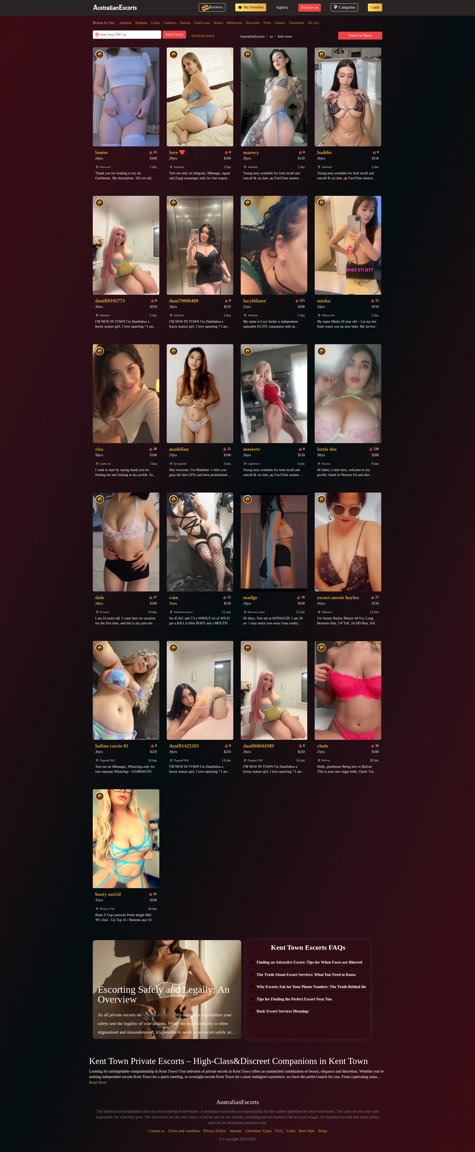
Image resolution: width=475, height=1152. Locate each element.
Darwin (185, 23)
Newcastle (253, 23)
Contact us (156, 1131)
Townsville (296, 23)
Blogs (322, 1131)
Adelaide (125, 23)
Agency (282, 7)
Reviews (216, 7)
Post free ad (309, 7)
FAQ (279, 1131)
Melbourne (234, 23)
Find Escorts (174, 34)
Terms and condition (184, 1131)
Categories (347, 7)
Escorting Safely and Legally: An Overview (164, 994)
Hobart (218, 23)
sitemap (235, 1131)
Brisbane (141, 23)
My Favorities (253, 7)
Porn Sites (307, 1131)
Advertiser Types (258, 1131)
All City (313, 23)
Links (290, 1131)
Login (375, 7)
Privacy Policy (214, 1131)
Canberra (170, 23)
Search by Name (360, 35)
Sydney (280, 23)
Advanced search (202, 36)
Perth (267, 23)
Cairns (155, 23)
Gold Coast (202, 23)
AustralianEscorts (252, 36)
